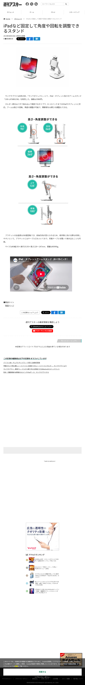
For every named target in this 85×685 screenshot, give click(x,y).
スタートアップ (53, 12)
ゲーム (10, 12)
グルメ (32, 12)
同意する (42, 672)
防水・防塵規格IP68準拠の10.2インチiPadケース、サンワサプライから (26, 372)
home (8, 19)
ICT (74, 12)
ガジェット (18, 19)
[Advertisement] (42, 397)
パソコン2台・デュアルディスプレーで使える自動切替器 (21, 362)
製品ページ (9, 305)
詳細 (16, 666)
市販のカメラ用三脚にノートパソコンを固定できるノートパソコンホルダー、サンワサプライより (35, 366)
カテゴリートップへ (70, 341)
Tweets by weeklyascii (49, 461)
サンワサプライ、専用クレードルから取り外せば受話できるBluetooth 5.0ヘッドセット (31, 369)
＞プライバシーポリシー (42, 677)
